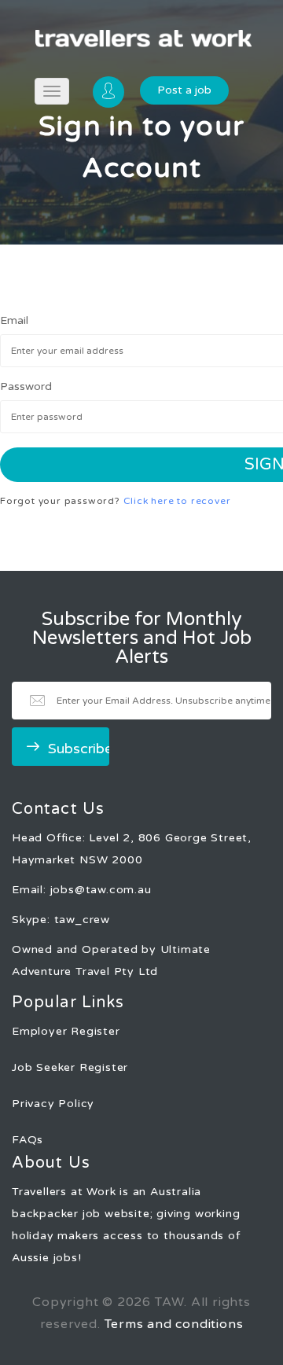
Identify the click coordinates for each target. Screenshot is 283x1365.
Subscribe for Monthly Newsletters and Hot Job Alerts (142, 638)
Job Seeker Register (70, 1067)
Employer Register (66, 1031)
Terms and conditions (174, 1324)
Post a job (184, 90)
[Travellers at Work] (143, 38)
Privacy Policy (53, 1103)
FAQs (27, 1139)
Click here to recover (177, 500)
